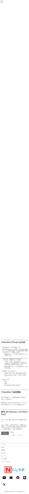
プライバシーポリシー (5, 461)
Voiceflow (12, 432)
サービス (3, 444)
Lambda (13, 435)
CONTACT (3, 453)
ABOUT (2, 447)
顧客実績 (3, 450)
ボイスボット (19, 435)
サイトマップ (4, 455)
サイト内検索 (4, 458)
